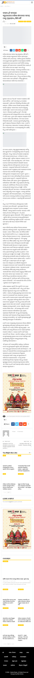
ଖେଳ (27, 652)
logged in (11, 501)
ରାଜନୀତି (6, 656)
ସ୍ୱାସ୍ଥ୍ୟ (23, 661)
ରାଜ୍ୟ (25, 21)
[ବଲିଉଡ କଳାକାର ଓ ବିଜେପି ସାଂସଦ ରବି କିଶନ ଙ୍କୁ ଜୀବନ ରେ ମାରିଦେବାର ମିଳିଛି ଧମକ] (24, 612)
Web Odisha (20, 674)
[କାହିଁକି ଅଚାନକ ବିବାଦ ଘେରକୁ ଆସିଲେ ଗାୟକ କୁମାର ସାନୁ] (17, 569)
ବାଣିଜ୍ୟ (14, 656)
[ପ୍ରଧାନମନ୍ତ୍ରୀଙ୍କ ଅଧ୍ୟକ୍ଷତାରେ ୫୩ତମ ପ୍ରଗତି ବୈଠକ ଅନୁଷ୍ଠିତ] (9, 459)
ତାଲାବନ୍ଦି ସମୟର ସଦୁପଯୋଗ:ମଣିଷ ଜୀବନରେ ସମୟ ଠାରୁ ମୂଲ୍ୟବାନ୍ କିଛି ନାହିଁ (17, 416)
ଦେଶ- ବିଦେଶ (21, 21)
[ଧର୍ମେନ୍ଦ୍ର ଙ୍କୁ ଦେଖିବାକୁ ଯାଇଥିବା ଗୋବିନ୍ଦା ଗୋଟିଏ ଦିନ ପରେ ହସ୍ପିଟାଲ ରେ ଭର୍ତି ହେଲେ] (9, 629)
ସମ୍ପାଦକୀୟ (29, 21)
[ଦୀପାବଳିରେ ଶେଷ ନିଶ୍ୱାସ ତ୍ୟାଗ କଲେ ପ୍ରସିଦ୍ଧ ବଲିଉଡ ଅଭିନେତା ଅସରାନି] (9, 612)
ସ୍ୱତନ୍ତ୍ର (14, 661)
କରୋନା (5, 665)
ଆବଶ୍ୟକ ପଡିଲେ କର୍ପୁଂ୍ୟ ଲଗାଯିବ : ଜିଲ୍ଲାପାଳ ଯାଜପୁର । (24, 445)
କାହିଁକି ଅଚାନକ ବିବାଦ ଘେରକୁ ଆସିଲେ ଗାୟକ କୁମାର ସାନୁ (16, 579)
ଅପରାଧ (6, 661)
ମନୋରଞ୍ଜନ (5, 561)
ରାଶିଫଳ (13, 665)
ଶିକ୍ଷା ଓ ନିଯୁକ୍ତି (23, 665)
